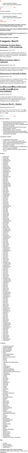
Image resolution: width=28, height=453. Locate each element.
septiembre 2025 (7, 160)
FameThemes (3, 452)
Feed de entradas (7, 444)
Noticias (5, 410)
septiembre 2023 (7, 176)
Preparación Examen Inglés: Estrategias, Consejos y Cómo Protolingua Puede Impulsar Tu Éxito (13, 25)
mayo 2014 (5, 271)
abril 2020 (5, 211)
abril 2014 (5, 273)
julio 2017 (5, 233)
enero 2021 (5, 203)
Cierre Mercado (6, 366)
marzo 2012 (6, 304)
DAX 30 (5, 376)
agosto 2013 (6, 282)
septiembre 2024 (7, 171)
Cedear (4, 364)
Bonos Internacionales (8, 354)
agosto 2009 (6, 340)
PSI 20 (4, 422)
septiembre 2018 (7, 220)
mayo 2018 (5, 223)
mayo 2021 (5, 199)
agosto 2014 (6, 267)
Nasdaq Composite (7, 407)
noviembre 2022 (7, 184)
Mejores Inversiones (7, 397)
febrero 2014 (6, 275)
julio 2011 (5, 313)
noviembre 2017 (7, 230)
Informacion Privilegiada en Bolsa (13, 73)
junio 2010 (5, 330)
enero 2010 (5, 337)
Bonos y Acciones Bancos (9, 356)
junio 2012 (5, 300)
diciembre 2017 (6, 229)
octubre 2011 (6, 309)
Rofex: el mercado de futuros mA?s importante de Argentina (13, 144)
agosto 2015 (6, 251)
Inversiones (5, 391)
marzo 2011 (6, 318)
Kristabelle (5, 146)
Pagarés (5, 417)
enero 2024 (5, 175)
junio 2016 (5, 241)
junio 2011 (5, 314)
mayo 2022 (5, 190)
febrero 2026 (6, 156)
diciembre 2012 (6, 292)
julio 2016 (5, 239)
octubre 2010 (6, 325)
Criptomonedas (6, 374)
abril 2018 (5, 224)
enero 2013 (5, 290)
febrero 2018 (6, 227)
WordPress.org (6, 447)
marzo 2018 (6, 226)
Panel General (6, 418)
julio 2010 (5, 329)
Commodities (6, 367)
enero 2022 (5, 192)
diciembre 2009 (6, 338)
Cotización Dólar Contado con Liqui (11, 371)
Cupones (5, 375)
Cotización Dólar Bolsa (8, 370)
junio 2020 (5, 210)
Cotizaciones (6, 372)
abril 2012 (5, 302)
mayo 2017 (5, 234)
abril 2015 (5, 257)
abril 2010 (5, 333)
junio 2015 (5, 254)
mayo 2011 (5, 316)
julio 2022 (5, 187)
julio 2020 (5, 208)
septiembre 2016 (7, 237)
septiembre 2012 (7, 296)
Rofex (4, 427)
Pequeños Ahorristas (8, 419)
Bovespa (5, 358)
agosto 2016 (6, 238)
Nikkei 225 (5, 409)
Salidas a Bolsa (6, 431)
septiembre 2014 (7, 266)
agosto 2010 (6, 328)
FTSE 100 (5, 383)
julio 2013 (5, 283)
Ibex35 (4, 390)
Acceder (5, 443)
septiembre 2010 (7, 326)
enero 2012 (5, 306)
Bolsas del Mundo (7, 350)
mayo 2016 (5, 242)
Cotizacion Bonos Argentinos (10, 3)
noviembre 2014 (7, 263)
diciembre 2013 (6, 278)
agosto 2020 (6, 207)
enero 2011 (5, 321)
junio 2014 (5, 270)
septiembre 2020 (7, 206)
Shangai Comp (6, 433)
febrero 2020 (6, 214)
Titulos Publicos (7, 435)
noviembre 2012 (7, 293)
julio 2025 (5, 163)
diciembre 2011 (6, 308)
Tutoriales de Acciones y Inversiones (11, 437)
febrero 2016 (6, 245)
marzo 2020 (6, 212)
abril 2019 (5, 216)
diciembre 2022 (6, 183)
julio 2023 (5, 178)
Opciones (5, 415)
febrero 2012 (6, 305)
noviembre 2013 (7, 279)
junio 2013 (5, 285)
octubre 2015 (6, 249)
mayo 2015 (5, 255)
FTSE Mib (5, 385)
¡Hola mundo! (14, 139)
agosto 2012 (6, 297)
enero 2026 (5, 157)
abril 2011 (5, 317)
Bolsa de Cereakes (7, 348)
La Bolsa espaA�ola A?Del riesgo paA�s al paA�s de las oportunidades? (13, 89)
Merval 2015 (6, 401)
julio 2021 (5, 198)
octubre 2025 (6, 159)
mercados (5, 398)
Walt (4, 143)
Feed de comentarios (8, 445)
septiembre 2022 (7, 186)
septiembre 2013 (7, 281)
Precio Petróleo (6, 421)
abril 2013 (5, 286)
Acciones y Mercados (5, 11)
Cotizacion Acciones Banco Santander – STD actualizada (11, 46)
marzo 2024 (6, 174)
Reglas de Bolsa (7, 423)
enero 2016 (5, 246)
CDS (4, 363)
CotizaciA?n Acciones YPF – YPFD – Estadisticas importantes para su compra (14, 141)
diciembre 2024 (6, 167)
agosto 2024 (6, 172)
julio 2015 (5, 253)
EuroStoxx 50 (6, 382)
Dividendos (5, 378)
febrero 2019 (6, 218)
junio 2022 (5, 188)
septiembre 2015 (7, 250)
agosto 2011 (6, 312)
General (5, 387)
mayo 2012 (5, 301)
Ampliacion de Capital (8, 346)
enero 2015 (5, 261)
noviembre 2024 (7, 168)
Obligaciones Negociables (9, 413)
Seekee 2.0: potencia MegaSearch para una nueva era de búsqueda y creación (14, 127)
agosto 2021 (6, 196)
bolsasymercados (4, 50)
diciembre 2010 (6, 322)
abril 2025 (5, 164)
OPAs (4, 414)
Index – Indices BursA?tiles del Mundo (12, 4)
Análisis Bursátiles (7, 347)
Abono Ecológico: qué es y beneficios (9, 37)
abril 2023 (5, 180)
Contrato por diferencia (8, 368)
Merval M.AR (6, 406)
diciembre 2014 (6, 262)
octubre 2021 (6, 195)
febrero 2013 (6, 289)
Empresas (5, 380)
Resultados (5, 426)
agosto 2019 (6, 215)
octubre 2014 (6, 265)
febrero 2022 (6, 191)
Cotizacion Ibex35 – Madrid (11, 104)
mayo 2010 (5, 332)
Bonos (4, 352)
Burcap (4, 359)
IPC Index (5, 394)
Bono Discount (6, 351)
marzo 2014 (6, 274)
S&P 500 (5, 430)
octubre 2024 (6, 170)
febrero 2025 (6, 165)
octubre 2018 (6, 219)
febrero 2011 (6, 320)
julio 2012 (5, 298)
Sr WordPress (6, 139)
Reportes (5, 425)
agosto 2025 (6, 161)
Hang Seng (5, 389)
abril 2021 (5, 200)
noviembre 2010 (7, 324)
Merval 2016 (6, 402)
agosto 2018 (6, 222)
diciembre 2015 (6, 247)
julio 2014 (5, 269)
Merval (4, 399)
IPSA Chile (5, 395)
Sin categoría (6, 434)
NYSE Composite (7, 411)
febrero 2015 (6, 259)
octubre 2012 (6, 294)
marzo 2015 (6, 258)
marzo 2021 (6, 202)
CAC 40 (5, 360)
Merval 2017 (6, 403)
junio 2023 (5, 179)
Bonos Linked (6, 355)
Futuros (5, 386)
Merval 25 (5, 405)
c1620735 (2, 76)
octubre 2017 (6, 231)
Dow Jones (5, 379)
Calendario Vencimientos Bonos (10, 362)
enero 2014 (5, 277)
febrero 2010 (6, 336)
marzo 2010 (6, 334)
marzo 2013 (6, 288)
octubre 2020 (6, 204)
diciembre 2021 (6, 194)
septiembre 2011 (7, 310)
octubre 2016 (6, 235)
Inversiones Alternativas (8, 393)
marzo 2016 (6, 243)
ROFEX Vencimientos (8, 429)
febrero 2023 (6, 182)
